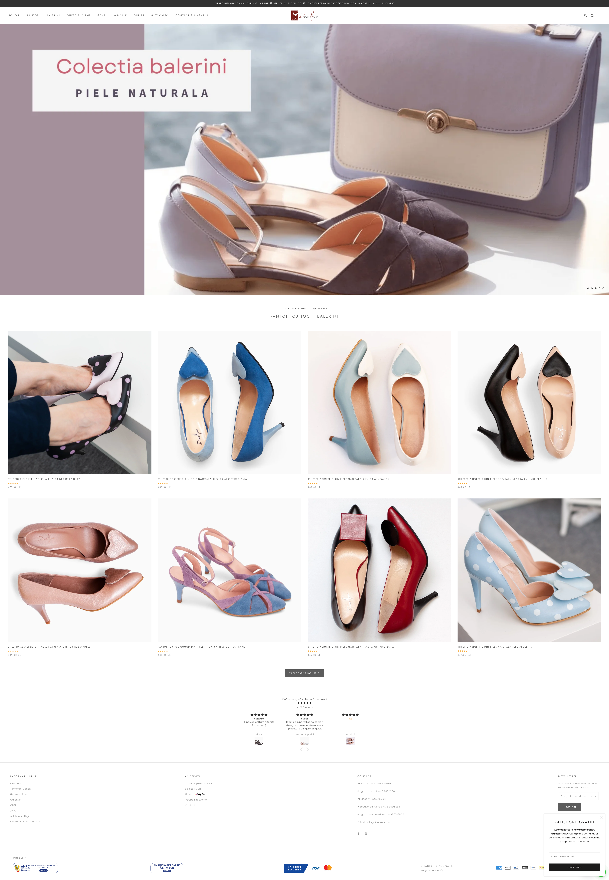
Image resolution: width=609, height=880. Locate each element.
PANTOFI (33, 15)
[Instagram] (366, 833)
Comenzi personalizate (198, 783)
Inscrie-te (570, 807)
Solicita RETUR (193, 788)
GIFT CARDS (160, 15)
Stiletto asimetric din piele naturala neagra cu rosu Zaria (351, 646)
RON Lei (18, 857)
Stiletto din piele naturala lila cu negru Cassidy (44, 479)
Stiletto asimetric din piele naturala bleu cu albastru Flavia (202, 479)
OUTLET (139, 15)
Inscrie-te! (574, 867)
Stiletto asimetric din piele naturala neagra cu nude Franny (502, 479)
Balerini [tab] (328, 316)
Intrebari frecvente (196, 799)
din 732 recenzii (304, 707)
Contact (190, 805)
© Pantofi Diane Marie (437, 865)
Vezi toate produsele (304, 673)
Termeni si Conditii (21, 788)
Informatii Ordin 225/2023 (25, 821)
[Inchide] (601, 817)
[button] (302, 749)
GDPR (13, 805)
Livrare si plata (18, 794)
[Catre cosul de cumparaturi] (599, 15)
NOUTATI (14, 15)
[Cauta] (592, 15)
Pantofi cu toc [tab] (290, 316)
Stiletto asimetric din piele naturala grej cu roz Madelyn (50, 646)
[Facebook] (358, 833)
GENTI (102, 15)
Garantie (15, 799)
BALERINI (53, 15)
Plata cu (189, 794)
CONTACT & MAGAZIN (192, 15)
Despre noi (16, 783)
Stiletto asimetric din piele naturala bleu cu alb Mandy (348, 479)
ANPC (13, 810)
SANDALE (120, 15)
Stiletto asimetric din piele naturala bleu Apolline (495, 646)
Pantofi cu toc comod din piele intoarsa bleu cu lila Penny (202, 646)
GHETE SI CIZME (79, 15)
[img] (304, 703)
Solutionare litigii (19, 816)
